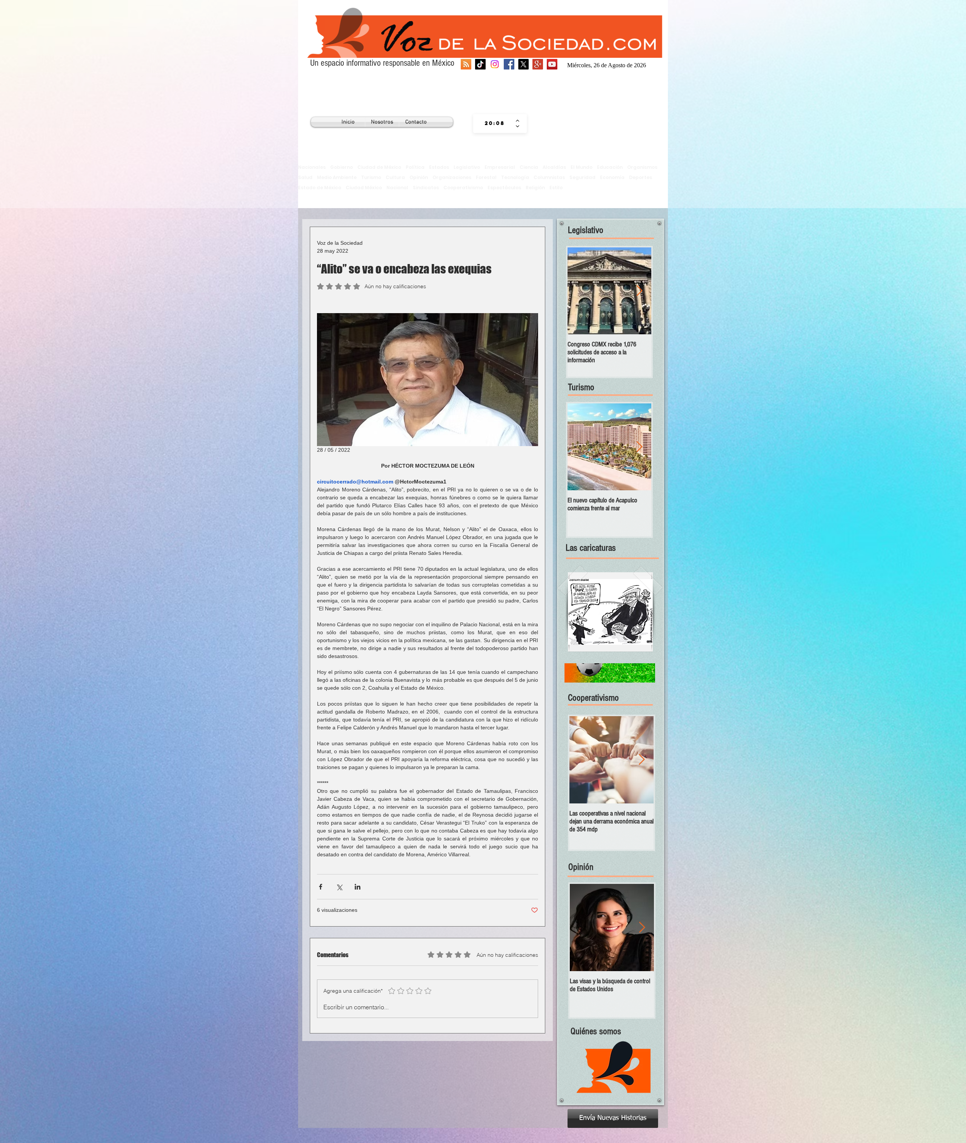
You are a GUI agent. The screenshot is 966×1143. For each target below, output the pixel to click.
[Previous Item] (579, 291)
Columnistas (549, 177)
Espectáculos (504, 187)
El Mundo (581, 167)
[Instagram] (494, 64)
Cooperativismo (463, 187)
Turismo (371, 177)
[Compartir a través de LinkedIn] (357, 886)
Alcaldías (554, 167)
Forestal (486, 177)
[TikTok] (480, 64)
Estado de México (319, 187)
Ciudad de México (379, 167)
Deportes (640, 177)
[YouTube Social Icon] (552, 64)
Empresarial (500, 167)
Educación (610, 167)
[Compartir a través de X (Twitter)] (339, 886)
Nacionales (312, 167)
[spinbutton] (494, 123)
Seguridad (582, 177)
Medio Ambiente (337, 177)
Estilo (556, 187)
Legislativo (467, 167)
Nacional (397, 187)
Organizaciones (451, 177)
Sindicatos (426, 187)
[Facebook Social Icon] (509, 64)
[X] (523, 64)
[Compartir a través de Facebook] (320, 886)
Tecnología (515, 177)
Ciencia (529, 167)
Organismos (642, 167)
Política (415, 167)
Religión (535, 187)
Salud (305, 177)
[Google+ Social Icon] (537, 64)
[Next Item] (639, 291)
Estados (439, 167)
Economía (612, 177)
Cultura (395, 177)
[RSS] (466, 64)
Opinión (418, 177)
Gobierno (341, 167)
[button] (610, 612)
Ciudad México (364, 187)
